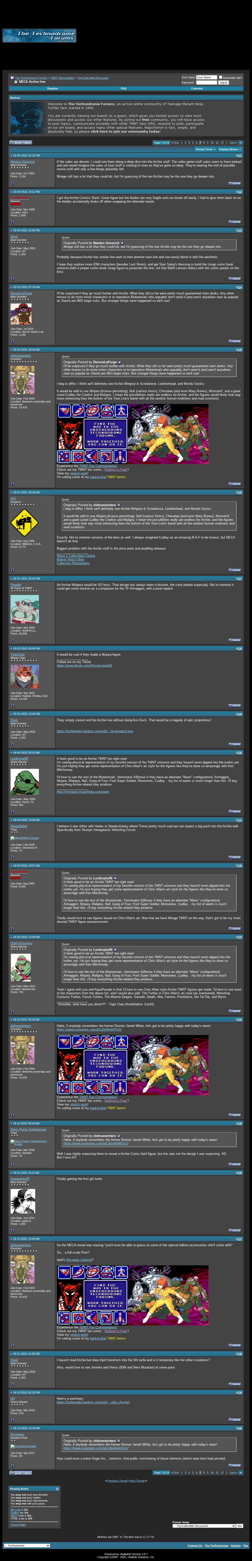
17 (222, 142)
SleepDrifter (19, 826)
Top (245, 1545)
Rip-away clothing (79, 1260)
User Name (188, 77)
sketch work (78, 473)
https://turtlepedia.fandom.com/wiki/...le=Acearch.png (95, 731)
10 (212, 142)
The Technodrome (216, 1545)
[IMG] (14, 1515)
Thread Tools (203, 149)
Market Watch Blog (70, 559)
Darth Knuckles (21, 943)
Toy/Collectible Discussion (93, 77)
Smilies (15, 1512)
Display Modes (228, 149)
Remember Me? (232, 77)
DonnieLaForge (21, 293)
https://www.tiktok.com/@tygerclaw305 (84, 665)
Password (188, 82)
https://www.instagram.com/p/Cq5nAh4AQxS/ (89, 1029)
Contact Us (195, 1545)
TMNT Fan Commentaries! (98, 466)
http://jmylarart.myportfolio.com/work (83, 792)
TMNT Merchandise (62, 77)
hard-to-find (98, 477)
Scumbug (17, 1434)
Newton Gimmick (23, 162)
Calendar (197, 88)
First (175, 142)
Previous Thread (117, 1480)
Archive (236, 1545)
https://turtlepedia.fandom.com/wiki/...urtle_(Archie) (93, 1402)
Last (233, 142)
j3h (13, 1398)
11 (217, 142)
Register (52, 88)
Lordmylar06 (19, 758)
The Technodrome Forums (31, 77)
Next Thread (137, 1480)
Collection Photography (73, 563)
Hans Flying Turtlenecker (28, 1129)
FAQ (123, 88)
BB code (16, 1509)
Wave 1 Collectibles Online (76, 556)
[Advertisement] (164, 35)
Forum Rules (18, 1524)
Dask (14, 236)
